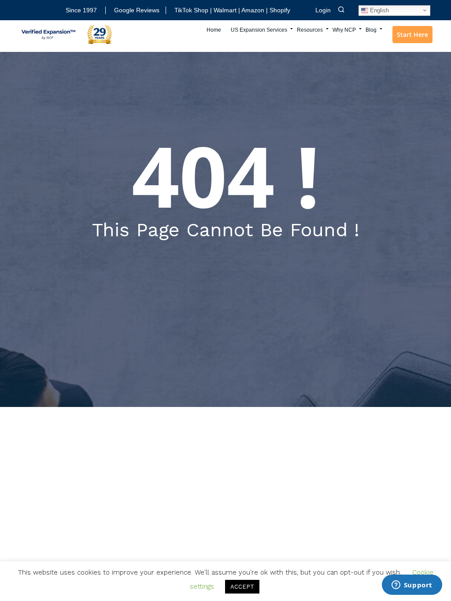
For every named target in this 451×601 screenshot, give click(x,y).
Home (214, 30)
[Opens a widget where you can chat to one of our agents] (411, 586)
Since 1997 (81, 10)
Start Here (412, 34)
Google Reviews (136, 10)
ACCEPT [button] (242, 586)
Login (323, 10)
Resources (310, 30)
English (378, 10)
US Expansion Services (259, 30)
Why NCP (344, 30)
